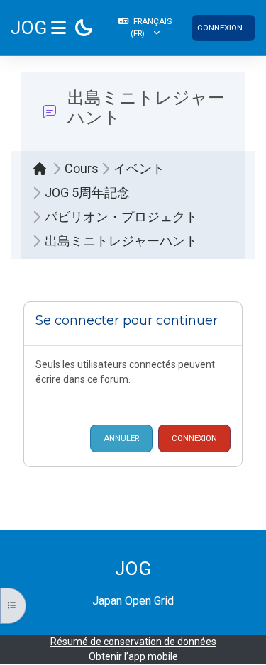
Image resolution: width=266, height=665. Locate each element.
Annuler (121, 438)
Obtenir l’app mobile (133, 656)
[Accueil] (43, 169)
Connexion (220, 28)
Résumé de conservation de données (133, 641)
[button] (145, 28)
